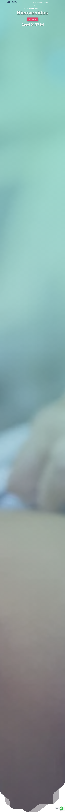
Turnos (44, 5)
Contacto (32, 19)
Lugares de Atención (37, 5)
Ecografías (46, 2)
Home (34, 2)
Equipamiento (40, 2)
